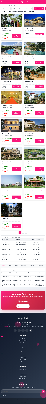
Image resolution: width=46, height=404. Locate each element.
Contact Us (23, 338)
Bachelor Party (23, 376)
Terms (25, 402)
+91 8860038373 (6, 395)
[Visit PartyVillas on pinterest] (26, 330)
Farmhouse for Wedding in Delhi (28, 273)
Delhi (3, 265)
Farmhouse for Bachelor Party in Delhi (39, 277)
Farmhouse (23, 355)
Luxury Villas (23, 357)
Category (25, 8)
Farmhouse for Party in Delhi (17, 269)
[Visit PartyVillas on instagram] (19, 330)
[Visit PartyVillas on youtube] (30, 330)
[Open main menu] (1, 2)
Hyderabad (6, 5)
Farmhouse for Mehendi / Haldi (39, 273)
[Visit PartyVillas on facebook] (15, 330)
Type (14, 8)
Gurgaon (10, 265)
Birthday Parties (23, 374)
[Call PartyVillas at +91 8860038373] (44, 2)
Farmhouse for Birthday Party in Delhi (17, 277)
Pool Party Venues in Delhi (5, 277)
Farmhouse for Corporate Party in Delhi (39, 285)
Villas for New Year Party (40, 280)
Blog (23, 347)
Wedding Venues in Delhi (6, 272)
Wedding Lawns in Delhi (17, 272)
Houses (23, 361)
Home (2, 5)
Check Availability (16, 36)
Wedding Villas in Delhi (17, 280)
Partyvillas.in (20, 399)
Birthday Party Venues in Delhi (6, 285)
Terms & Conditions (23, 340)
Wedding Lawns (23, 359)
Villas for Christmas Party (27, 281)
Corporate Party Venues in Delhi (6, 281)
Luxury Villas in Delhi (28, 268)
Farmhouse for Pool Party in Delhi (27, 277)
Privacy (21, 402)
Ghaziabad (23, 265)
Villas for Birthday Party (28, 284)
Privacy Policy (23, 342)
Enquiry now (23, 345)
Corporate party (23, 371)
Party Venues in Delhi (5, 268)
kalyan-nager (12, 5)
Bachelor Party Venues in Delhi (17, 285)
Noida (16, 265)
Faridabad (32, 265)
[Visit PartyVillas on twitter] (23, 330)
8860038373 (24, 301)
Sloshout (6, 326)
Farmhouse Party (23, 378)
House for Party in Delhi (39, 268)
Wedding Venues (23, 369)
